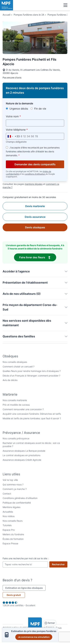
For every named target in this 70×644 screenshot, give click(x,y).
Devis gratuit (14, 595)
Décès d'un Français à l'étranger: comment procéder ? (31, 375)
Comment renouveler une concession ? (23, 409)
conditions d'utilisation (35, 174)
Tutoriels (7, 525)
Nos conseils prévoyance (16, 438)
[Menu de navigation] (65, 5)
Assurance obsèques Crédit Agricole (22, 459)
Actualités (8, 511)
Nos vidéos (8, 516)
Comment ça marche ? (15, 489)
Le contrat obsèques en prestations (21, 455)
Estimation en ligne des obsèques (25, 587)
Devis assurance (35, 216)
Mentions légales (11, 507)
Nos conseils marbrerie (15, 400)
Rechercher (59, 564)
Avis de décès (10, 380)
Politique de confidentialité (17, 502)
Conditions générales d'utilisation (20, 498)
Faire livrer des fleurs (37, 257)
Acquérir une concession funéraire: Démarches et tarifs (32, 413)
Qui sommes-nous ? (13, 484)
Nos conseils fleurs (12, 520)
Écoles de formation (13, 539)
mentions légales (33, 184)
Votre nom (21, 116)
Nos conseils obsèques (15, 362)
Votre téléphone (24, 129)
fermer (51, 622)
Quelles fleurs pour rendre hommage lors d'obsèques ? (32, 371)
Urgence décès (18, 108)
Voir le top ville (10, 480)
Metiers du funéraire (13, 534)
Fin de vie (39, 108)
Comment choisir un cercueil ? (18, 366)
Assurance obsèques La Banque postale (24, 450)
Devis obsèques (35, 227)
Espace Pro (9, 529)
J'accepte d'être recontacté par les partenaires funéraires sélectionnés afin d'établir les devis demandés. (33, 151)
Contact (7, 493)
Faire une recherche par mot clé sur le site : (26, 558)
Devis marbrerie (35, 206)
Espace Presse (10, 543)
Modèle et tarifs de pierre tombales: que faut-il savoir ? (32, 418)
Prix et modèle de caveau (16, 404)
